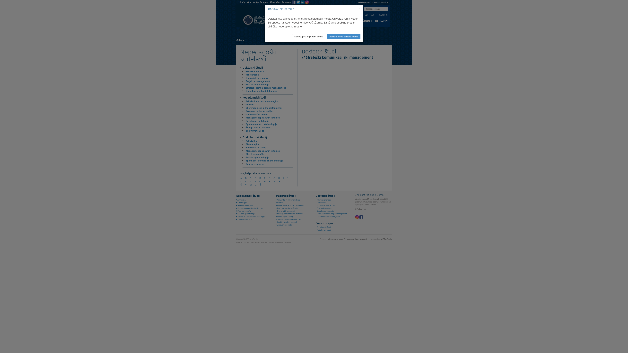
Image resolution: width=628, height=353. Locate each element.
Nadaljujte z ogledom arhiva (308, 36)
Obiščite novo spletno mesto (343, 36)
